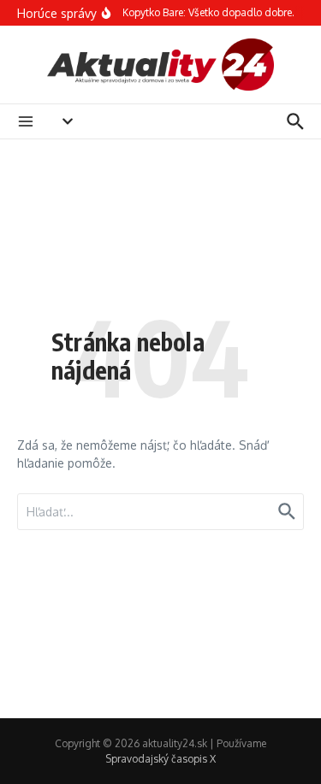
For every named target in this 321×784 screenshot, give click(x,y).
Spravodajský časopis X (160, 758)
